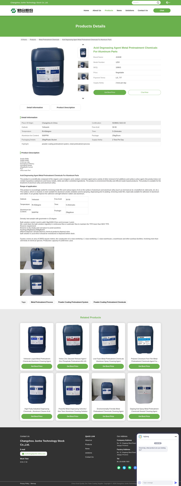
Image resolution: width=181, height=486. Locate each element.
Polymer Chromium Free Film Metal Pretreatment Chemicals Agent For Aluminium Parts (144, 360)
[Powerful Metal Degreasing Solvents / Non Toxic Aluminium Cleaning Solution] (72, 389)
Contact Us (89, 457)
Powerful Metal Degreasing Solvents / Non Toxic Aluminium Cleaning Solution (72, 410)
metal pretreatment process (42, 302)
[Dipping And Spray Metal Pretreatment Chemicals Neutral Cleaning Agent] (144, 389)
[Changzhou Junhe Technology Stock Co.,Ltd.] (22, 10)
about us (97, 10)
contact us (143, 10)
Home (86, 10)
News (87, 449)
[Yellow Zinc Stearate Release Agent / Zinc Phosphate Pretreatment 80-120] (72, 339)
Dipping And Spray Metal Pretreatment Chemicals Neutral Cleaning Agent (144, 410)
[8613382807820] (119, 468)
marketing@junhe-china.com (35, 454)
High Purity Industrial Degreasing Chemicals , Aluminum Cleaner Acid (36, 410)
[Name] (158, 2)
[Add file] (139, 482)
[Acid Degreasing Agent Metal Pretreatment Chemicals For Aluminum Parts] (48, 71)
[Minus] (176, 436)
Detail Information (35, 107)
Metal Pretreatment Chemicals (49, 39)
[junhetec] (124, 468)
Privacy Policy (24, 483)
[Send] (175, 482)
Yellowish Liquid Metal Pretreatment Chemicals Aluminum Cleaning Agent (37, 360)
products (109, 10)
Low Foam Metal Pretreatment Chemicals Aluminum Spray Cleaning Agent (108, 360)
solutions (129, 10)
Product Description (66, 107)
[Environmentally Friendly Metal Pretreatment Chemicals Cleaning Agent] (108, 390)
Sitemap (33, 483)
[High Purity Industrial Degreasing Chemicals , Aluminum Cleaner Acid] (36, 389)
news (119, 10)
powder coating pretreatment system (73, 302)
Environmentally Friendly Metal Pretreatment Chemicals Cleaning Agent (108, 410)
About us (88, 440)
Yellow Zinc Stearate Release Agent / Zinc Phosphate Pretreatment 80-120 (72, 360)
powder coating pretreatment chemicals (110, 302)
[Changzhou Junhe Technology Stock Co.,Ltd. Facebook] (135, 468)
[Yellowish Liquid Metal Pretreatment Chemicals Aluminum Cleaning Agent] (36, 339)
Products (33, 39)
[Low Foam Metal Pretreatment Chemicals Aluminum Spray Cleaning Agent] (108, 339)
